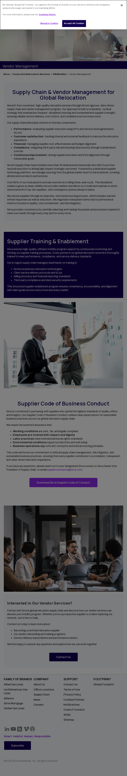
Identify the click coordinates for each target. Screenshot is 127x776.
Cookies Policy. (47, 14)
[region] (63, 15)
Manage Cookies (49, 23)
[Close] (121, 5)
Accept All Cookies (74, 23)
